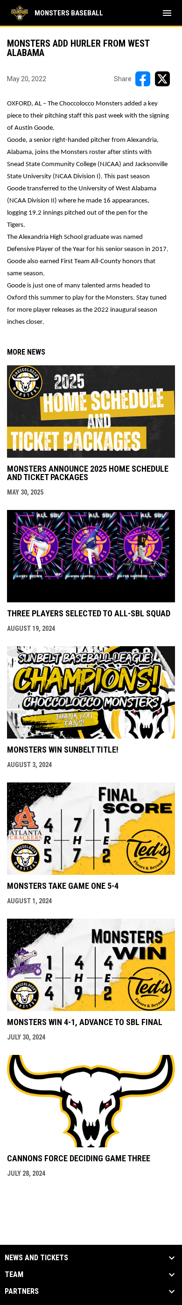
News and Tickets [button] (36, 1258)
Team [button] (14, 1274)
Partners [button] (22, 1291)
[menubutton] (167, 13)
